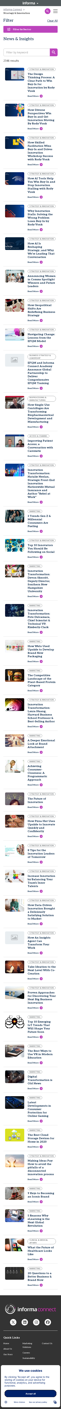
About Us (7, 1349)
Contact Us (47, 1343)
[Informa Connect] (25, 1322)
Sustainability (29, 1358)
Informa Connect (12, 9)
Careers (26, 1353)
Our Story (8, 1354)
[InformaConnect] (13, 1322)
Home (6, 1343)
